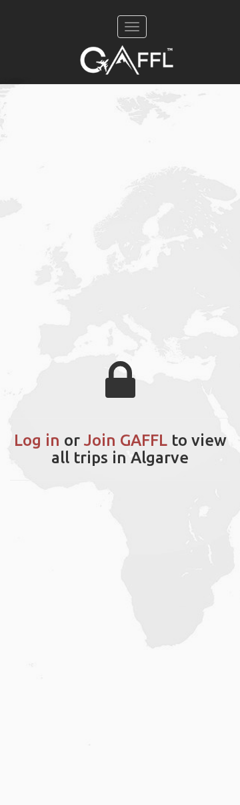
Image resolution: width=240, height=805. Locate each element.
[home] (126, 60)
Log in (37, 440)
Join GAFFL (125, 440)
